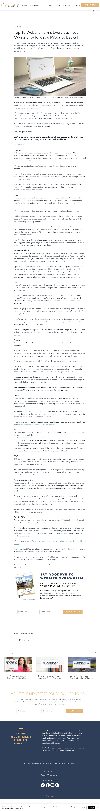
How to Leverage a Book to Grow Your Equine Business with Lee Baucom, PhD (49, 677)
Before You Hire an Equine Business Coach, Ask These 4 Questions (81, 677)
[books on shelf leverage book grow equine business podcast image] (50, 664)
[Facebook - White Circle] (48, 785)
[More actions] (85, 27)
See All (94, 653)
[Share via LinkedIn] (24, 640)
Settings (82, 808)
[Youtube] (52, 785)
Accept (91, 808)
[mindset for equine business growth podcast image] (18, 664)
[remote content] (50, 611)
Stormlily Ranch (65, 750)
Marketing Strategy (27, 633)
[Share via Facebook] (15, 640)
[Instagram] (43, 785)
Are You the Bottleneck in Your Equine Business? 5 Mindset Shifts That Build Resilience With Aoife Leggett (18, 677)
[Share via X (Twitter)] (20, 640)
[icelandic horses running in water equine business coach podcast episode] (82, 664)
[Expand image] (25, 586)
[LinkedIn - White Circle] (57, 785)
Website (16, 633)
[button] (93, 11)
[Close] (97, 807)
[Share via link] (29, 640)
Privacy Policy (50, 796)
